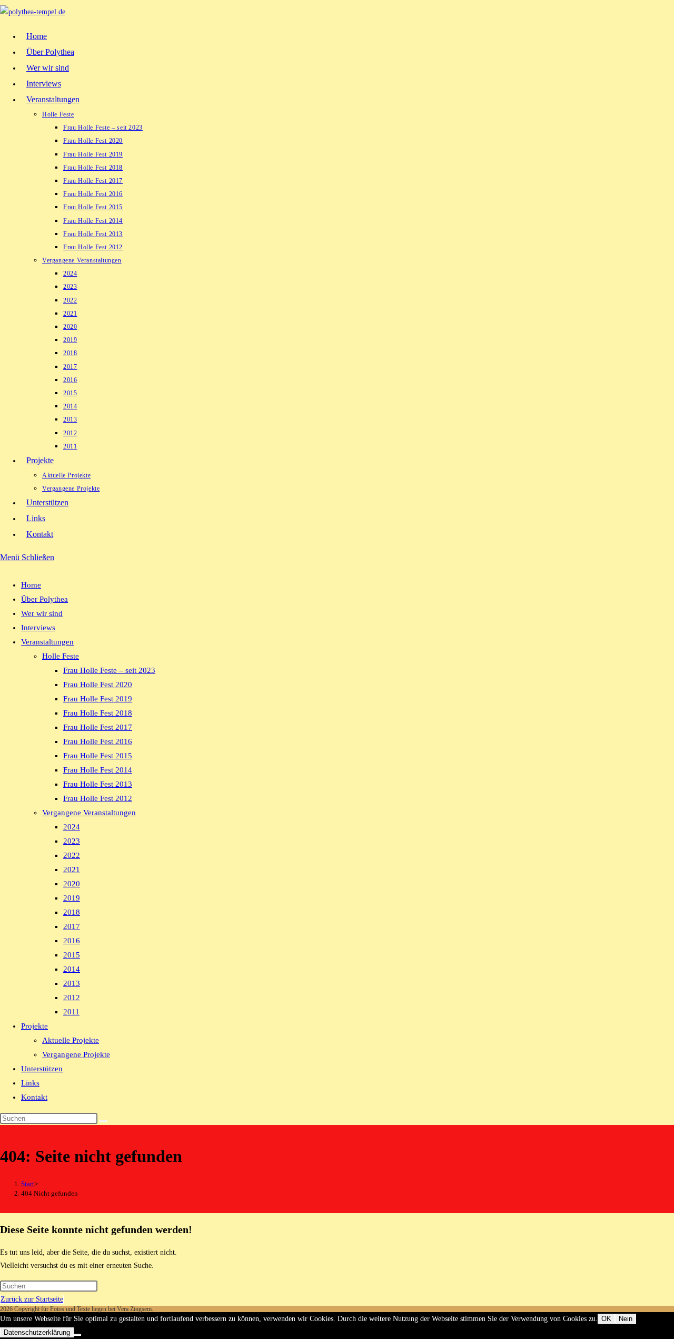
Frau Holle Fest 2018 (97, 713)
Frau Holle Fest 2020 (97, 684)
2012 (71, 997)
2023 (71, 841)
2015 (71, 955)
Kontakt (34, 1097)
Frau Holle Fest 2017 (97, 727)
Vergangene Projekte (76, 1054)
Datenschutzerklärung (37, 1332)
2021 (71, 869)
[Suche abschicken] (103, 1121)
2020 (71, 883)
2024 (71, 827)
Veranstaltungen (47, 642)
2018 (71, 912)
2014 (71, 969)
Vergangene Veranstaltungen (89, 812)
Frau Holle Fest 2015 (97, 755)
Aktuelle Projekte (70, 1040)
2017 (71, 926)
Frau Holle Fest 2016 (97, 741)
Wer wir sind (42, 613)
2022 (71, 855)
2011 (71, 1012)
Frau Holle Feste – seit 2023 (109, 670)
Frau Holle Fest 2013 (97, 784)
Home (31, 585)
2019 (71, 898)
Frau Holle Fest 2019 (97, 699)
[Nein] (77, 1335)
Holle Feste (60, 656)
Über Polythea (44, 599)
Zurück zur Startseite (32, 1299)
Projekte (34, 1026)
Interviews (38, 627)
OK (606, 1319)
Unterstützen (42, 1068)
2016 (71, 940)
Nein (625, 1319)
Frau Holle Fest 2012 (97, 798)
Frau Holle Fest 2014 (97, 770)
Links (30, 1083)
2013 (71, 983)
